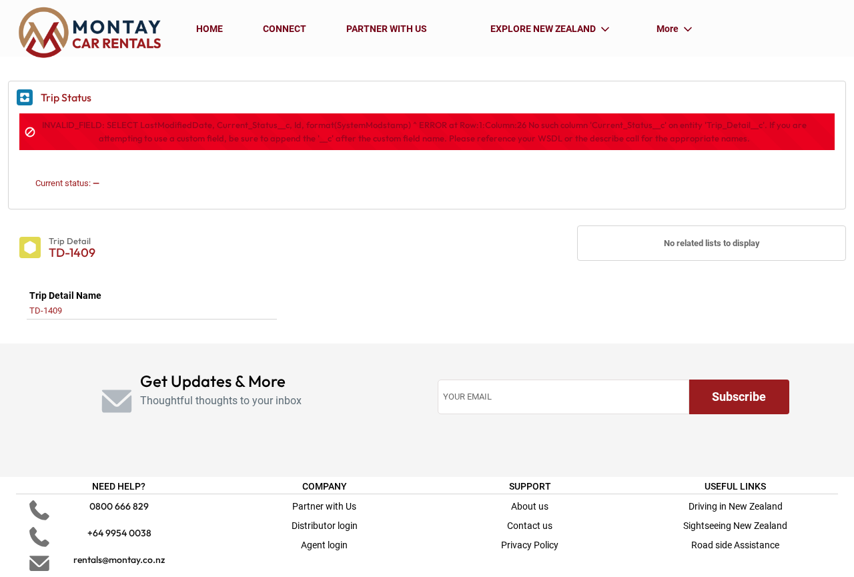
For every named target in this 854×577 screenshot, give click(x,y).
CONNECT (284, 28)
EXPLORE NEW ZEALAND (543, 28)
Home (209, 28)
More (668, 28)
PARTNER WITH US (386, 28)
